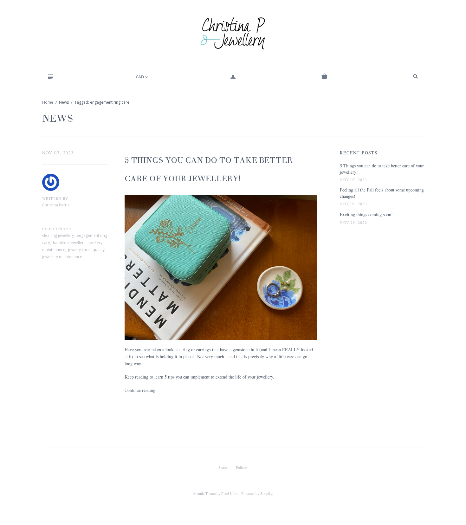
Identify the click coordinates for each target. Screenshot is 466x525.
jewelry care (79, 249)
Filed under (56, 228)
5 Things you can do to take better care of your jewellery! (382, 169)
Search (223, 467)
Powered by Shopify (256, 493)
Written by (55, 198)
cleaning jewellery (58, 235)
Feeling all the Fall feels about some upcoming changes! (382, 193)
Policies (242, 467)
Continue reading (140, 390)
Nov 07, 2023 (58, 153)
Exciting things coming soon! (366, 214)
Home (47, 102)
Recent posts (359, 153)
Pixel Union (230, 493)
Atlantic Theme (204, 493)
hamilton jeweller (68, 242)
